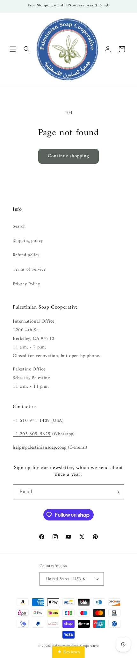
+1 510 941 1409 (31, 420)
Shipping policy (28, 241)
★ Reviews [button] (68, 652)
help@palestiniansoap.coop (40, 447)
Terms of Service (29, 269)
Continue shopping (68, 156)
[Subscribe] (117, 491)
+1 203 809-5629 (32, 434)
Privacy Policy (26, 284)
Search (19, 226)
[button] (13, 49)
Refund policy (26, 255)
